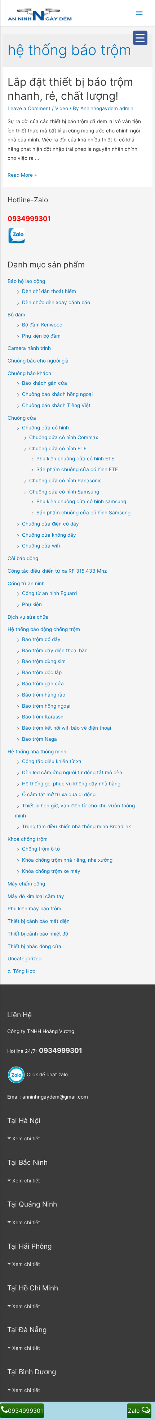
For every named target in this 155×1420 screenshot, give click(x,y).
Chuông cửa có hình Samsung (64, 492)
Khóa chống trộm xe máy (51, 871)
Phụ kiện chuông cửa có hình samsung (81, 501)
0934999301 (29, 219)
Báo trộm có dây (41, 639)
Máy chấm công (26, 884)
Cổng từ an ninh (26, 583)
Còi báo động (23, 558)
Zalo (135, 1410)
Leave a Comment (29, 108)
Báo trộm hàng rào (43, 695)
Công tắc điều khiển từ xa (51, 761)
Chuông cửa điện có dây (50, 524)
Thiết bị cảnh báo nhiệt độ (38, 934)
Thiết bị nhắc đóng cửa (34, 946)
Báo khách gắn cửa (44, 383)
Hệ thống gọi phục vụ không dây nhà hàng (71, 783)
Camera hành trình (29, 348)
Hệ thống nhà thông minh (37, 751)
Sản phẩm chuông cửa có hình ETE (77, 469)
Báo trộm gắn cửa (43, 683)
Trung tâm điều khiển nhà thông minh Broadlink (76, 826)
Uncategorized (24, 958)
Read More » (22, 175)
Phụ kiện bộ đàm (41, 336)
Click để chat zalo (46, 1074)
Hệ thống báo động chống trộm (44, 629)
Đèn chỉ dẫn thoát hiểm (49, 291)
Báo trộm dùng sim (44, 661)
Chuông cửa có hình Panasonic (65, 480)
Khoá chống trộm (28, 839)
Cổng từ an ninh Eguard (49, 593)
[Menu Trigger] (140, 38)
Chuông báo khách (29, 373)
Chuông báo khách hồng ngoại (57, 394)
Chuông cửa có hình (45, 427)
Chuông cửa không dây (49, 535)
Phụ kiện (32, 604)
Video (61, 108)
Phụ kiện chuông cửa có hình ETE (75, 458)
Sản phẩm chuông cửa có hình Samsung (83, 512)
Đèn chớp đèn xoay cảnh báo (56, 302)
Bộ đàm (16, 314)
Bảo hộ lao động (26, 281)
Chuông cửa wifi (41, 546)
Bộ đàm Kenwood (42, 325)
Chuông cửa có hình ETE (58, 448)
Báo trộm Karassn (42, 717)
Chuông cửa (22, 418)
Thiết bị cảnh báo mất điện (39, 921)
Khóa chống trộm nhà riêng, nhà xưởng (67, 860)
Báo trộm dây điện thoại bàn (55, 650)
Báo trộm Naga (39, 739)
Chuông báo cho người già (38, 361)
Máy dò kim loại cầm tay (36, 896)
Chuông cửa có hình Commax (63, 437)
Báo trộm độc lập (42, 672)
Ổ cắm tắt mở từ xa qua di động (59, 794)
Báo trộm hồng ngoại (46, 706)
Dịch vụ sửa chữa (28, 617)
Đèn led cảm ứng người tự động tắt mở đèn (72, 772)
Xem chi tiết (26, 1138)
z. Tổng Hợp (21, 971)
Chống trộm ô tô (41, 849)
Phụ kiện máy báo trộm (34, 908)
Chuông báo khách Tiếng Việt (56, 405)
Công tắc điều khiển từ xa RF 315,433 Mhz (57, 571)
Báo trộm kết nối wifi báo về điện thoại (66, 728)
